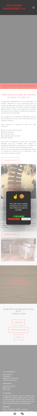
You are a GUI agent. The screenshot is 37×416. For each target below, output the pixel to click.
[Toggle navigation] (33, 7)
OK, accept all (19, 216)
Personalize (26, 219)
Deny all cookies (14, 219)
